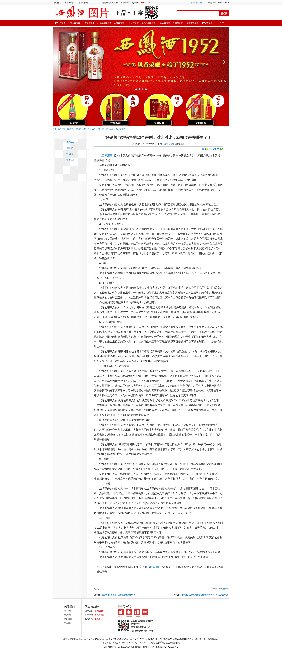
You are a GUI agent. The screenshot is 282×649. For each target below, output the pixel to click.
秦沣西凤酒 (75, 23)
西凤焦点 (70, 142)
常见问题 (70, 154)
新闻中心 (62, 129)
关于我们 (68, 611)
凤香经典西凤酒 (148, 23)
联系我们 (68, 615)
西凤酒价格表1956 (155, 639)
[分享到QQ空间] (206, 149)
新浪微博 (68, 619)
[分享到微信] (221, 149)
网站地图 (155, 643)
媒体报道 (71, 129)
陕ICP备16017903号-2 (168, 647)
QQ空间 (67, 623)
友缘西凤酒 (134, 23)
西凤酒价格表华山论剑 (112, 639)
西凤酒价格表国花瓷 (89, 639)
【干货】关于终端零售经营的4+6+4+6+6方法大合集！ (205, 595)
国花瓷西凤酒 (192, 23)
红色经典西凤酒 (104, 23)
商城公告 (70, 148)
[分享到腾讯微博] (214, 149)
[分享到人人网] (218, 149)
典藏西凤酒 (119, 23)
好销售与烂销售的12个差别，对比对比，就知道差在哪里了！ (102, 129)
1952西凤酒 (60, 23)
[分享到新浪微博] (210, 149)
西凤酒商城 (169, 144)
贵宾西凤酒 (178, 23)
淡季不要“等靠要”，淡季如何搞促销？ (118, 595)
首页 (222, 23)
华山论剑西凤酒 (163, 23)
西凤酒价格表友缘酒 (177, 639)
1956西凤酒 (207, 23)
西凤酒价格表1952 (135, 639)
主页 (55, 129)
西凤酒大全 (89, 23)
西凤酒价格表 (196, 2)
